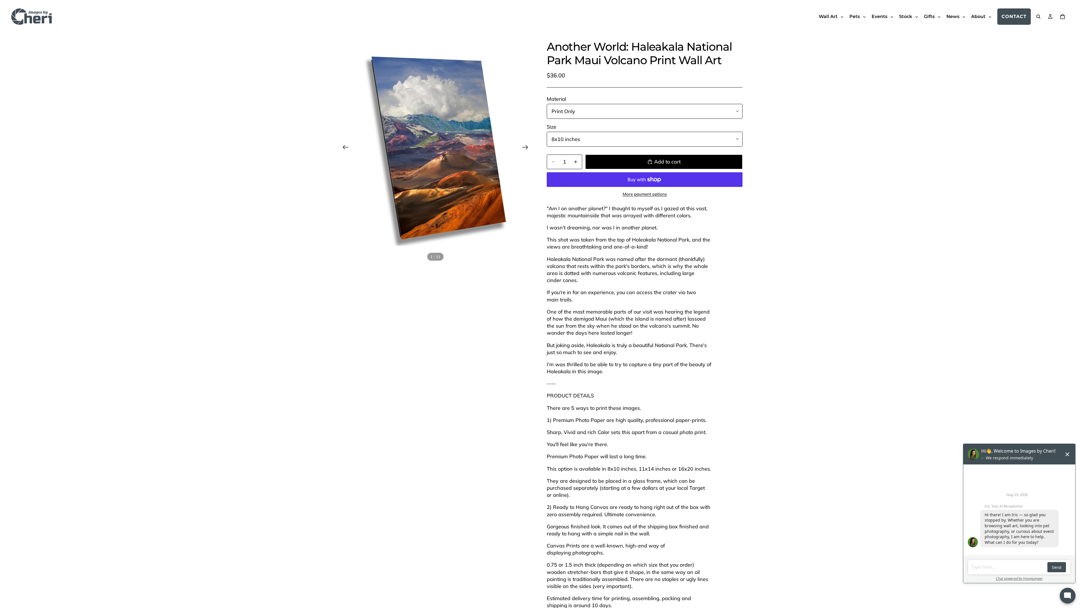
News (953, 16)
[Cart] (1062, 16)
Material (556, 99)
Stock (906, 16)
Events (880, 16)
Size (551, 127)
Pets (855, 16)
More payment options (645, 194)
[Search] (1038, 16)
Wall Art (829, 16)
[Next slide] (527, 148)
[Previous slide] (344, 148)
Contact (1014, 16)
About (979, 16)
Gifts (930, 16)
